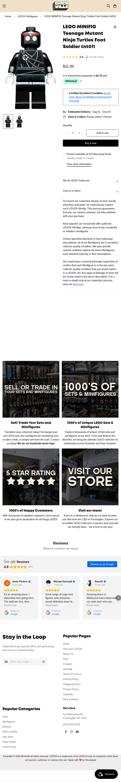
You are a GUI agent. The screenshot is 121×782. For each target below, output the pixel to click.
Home (8, 16)
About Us (68, 654)
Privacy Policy (71, 689)
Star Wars (8, 737)
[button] (114, 6)
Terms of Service (72, 674)
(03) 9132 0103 (71, 724)
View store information (79, 164)
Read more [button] (10, 605)
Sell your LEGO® (72, 649)
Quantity (67, 125)
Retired (7, 726)
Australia (68, 694)
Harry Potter (9, 742)
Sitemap (67, 669)
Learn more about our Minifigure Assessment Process (90, 97)
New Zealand (70, 699)
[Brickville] (60, 6)
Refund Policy (71, 679)
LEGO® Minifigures (28, 16)
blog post (78, 284)
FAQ (65, 659)
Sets (5, 716)
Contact (67, 664)
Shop (66, 644)
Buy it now (91, 143)
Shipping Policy (72, 684)
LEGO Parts (9, 747)
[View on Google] (7, 583)
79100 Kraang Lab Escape (94, 323)
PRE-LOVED (10, 731)
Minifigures (9, 721)
